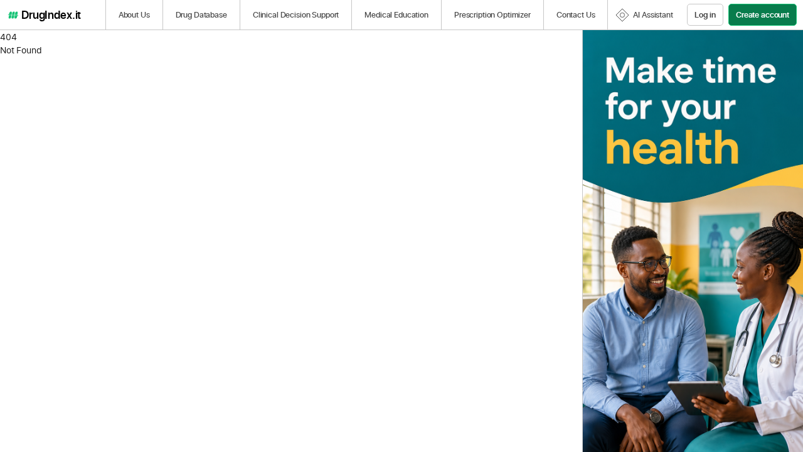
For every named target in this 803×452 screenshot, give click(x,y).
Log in (705, 14)
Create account (762, 14)
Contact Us (575, 14)
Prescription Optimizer (492, 14)
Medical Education (396, 14)
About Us (134, 14)
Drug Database (201, 14)
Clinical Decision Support (296, 14)
